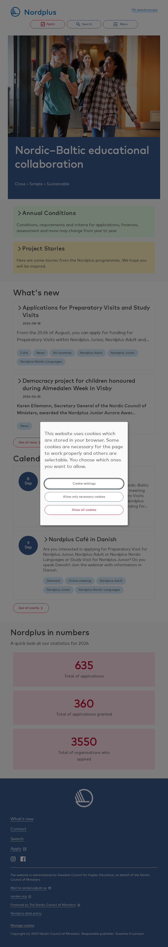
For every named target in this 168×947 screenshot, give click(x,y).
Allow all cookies (84, 509)
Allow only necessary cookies (84, 496)
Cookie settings (84, 483)
